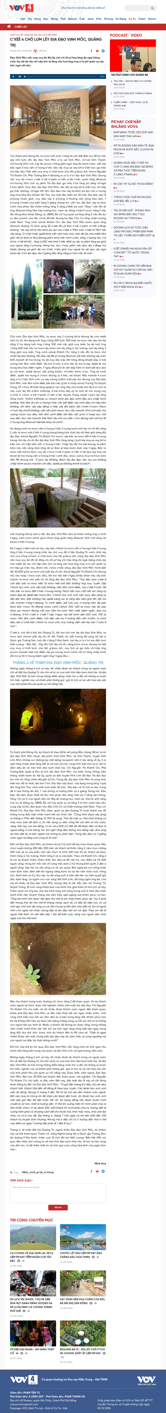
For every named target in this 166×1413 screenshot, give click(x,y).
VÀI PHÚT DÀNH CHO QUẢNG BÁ (129, 75)
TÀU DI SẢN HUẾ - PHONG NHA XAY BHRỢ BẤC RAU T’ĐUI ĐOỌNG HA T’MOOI (132, 214)
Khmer (152, 19)
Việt (22, 19)
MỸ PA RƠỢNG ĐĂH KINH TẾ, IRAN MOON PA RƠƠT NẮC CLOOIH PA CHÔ (134, 149)
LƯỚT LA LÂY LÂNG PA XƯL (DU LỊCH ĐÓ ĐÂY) (33, 35)
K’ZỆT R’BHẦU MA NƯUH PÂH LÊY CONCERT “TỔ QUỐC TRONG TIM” (133, 252)
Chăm (142, 19)
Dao (45, 19)
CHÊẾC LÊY (21, 27)
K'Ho (99, 19)
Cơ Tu (132, 19)
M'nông (108, 19)
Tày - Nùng (34, 19)
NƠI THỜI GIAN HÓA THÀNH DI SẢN (132, 93)
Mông (54, 19)
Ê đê (82, 19)
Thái (63, 19)
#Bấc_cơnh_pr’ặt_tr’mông (37, 1172)
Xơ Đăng (121, 19)
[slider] (60, 76)
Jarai (90, 19)
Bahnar (72, 19)
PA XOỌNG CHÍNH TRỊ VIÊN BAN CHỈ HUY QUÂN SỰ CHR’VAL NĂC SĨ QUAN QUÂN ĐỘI (133, 270)
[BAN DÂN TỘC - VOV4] (21, 8)
